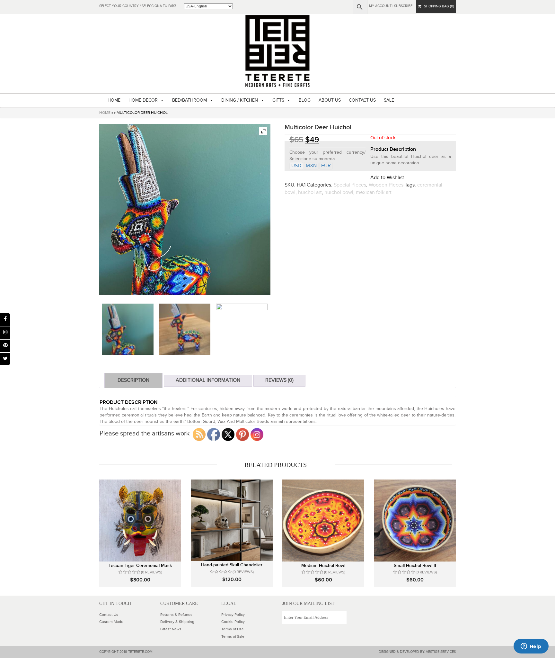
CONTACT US (362, 100)
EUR (326, 166)
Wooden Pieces (386, 185)
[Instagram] (5, 332)
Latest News (170, 629)
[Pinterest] (5, 345)
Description (133, 380)
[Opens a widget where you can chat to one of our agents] (531, 647)
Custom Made (111, 621)
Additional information (208, 380)
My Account (380, 6)
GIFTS (278, 100)
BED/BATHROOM (189, 100)
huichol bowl (338, 192)
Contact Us (108, 614)
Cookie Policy (233, 621)
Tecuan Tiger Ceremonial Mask (140, 565)
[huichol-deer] (128, 329)
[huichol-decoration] (242, 329)
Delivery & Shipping (177, 621)
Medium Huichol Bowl (323, 565)
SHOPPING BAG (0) (437, 6)
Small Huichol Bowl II (415, 565)
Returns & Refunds (176, 614)
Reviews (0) (279, 380)
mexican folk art (374, 192)
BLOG (305, 100)
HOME (114, 100)
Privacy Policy (233, 614)
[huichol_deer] (184, 329)
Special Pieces (350, 185)
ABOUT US (330, 100)
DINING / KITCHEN (239, 100)
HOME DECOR (143, 100)
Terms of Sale (232, 636)
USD (296, 166)
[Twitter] (5, 359)
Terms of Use (232, 629)
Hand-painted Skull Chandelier (231, 565)
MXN (311, 166)
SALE (389, 100)
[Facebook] (5, 319)
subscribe (403, 6)
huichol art (310, 192)
